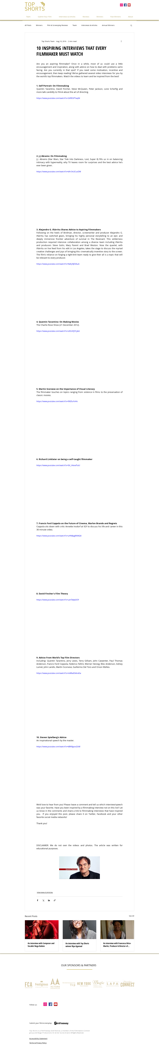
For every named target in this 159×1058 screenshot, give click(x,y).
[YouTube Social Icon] (129, 4)
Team (75, 25)
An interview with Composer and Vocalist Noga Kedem (41, 944)
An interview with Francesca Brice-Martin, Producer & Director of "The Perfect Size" (117, 944)
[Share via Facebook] (37, 900)
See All (131, 916)
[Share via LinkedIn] (49, 900)
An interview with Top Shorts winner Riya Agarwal (77, 945)
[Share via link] (55, 900)
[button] (115, 16)
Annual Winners (108, 25)
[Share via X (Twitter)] (43, 900)
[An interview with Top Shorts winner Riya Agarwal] (79, 929)
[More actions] (121, 41)
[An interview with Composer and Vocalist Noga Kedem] (42, 929)
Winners (39, 25)
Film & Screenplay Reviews (57, 25)
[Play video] (79, 121)
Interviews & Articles (89, 25)
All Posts (28, 25)
